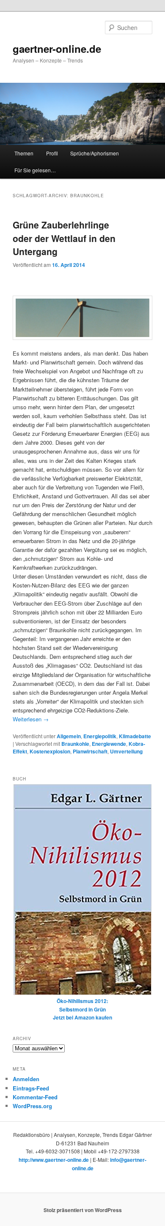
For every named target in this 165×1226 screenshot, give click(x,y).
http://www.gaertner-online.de (54, 1159)
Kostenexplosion (50, 751)
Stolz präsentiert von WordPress (83, 1210)
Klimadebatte (135, 736)
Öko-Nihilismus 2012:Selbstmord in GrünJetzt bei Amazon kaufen (82, 1009)
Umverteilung (126, 751)
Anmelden (26, 1079)
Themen (23, 153)
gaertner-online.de (57, 48)
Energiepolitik (99, 736)
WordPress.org (32, 1106)
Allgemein (69, 736)
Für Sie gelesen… (35, 170)
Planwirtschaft (90, 751)
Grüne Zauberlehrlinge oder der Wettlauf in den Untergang (64, 238)
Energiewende (109, 744)
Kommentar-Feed (35, 1097)
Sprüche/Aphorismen (94, 153)
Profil (52, 153)
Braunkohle (75, 744)
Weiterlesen (31, 719)
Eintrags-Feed (31, 1088)
